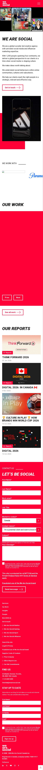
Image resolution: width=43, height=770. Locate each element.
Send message (11, 589)
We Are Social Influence (12, 636)
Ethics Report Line (10, 661)
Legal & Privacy (7, 646)
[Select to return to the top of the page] (6, 3)
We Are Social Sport (11, 633)
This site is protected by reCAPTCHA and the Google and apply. (20, 575)
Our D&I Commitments (11, 664)
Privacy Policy (13, 576)
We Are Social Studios (11, 625)
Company (5, 713)
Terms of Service (30, 576)
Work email (7, 498)
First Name (7, 480)
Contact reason (8, 526)
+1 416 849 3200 (7, 679)
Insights (5, 610)
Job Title (5, 507)
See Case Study (9, 272)
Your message (8, 545)
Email (4, 719)
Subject (5, 535)
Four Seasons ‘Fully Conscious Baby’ (18, 242)
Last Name (6, 489)
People (4, 614)
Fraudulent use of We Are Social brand (15, 649)
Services (5, 603)
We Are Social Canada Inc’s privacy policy (22, 564)
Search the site (7, 642)
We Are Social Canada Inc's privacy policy (22, 728)
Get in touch (10, 88)
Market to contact (9, 517)
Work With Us (6, 618)
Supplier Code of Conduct (11, 653)
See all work (10, 312)
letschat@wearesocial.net (11, 682)
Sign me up (9, 739)
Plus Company (9, 657)
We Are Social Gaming (11, 629)
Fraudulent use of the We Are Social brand (19, 583)
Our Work (5, 607)
